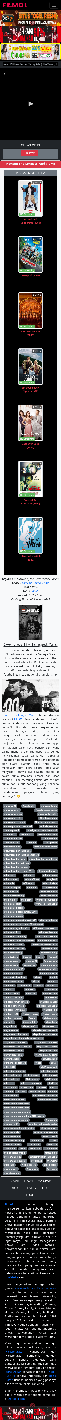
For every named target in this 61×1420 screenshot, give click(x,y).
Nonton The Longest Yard (18, 715)
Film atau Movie (24, 1288)
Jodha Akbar (13, 1372)
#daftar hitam (11, 842)
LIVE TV (32, 1188)
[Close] (32, 23)
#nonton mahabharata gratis (19, 1128)
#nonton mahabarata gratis (43, 1124)
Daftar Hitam (16, 1399)
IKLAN (46, 1188)
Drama (37, 583)
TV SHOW (44, 1181)
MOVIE (28, 1181)
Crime (45, 583)
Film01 (18, 719)
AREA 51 (17, 1188)
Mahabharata (13, 1351)
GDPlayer (30, 152)
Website (13, 1277)
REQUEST (31, 1195)
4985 (35, 591)
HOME (15, 1181)
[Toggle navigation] (54, 5)
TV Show (42, 1288)
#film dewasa (11, 891)
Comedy (26, 583)
